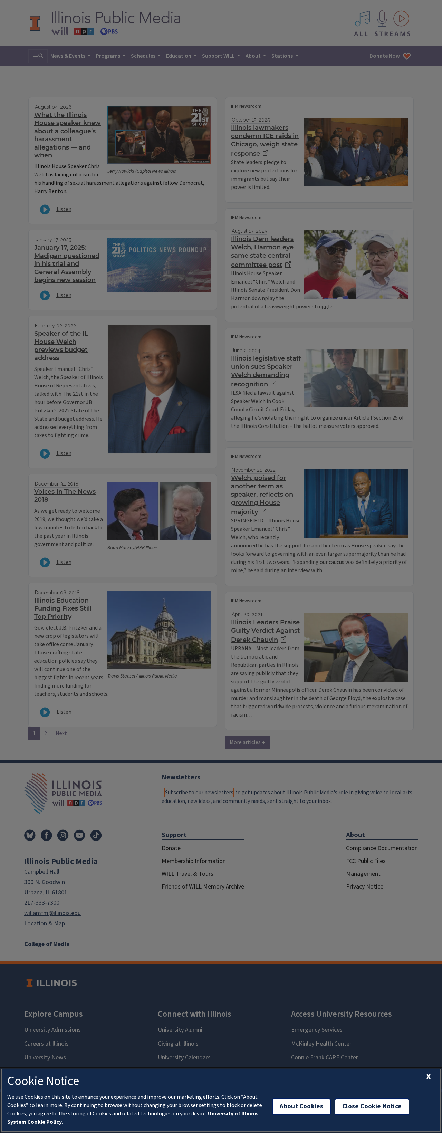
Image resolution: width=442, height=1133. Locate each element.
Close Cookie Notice (372, 1106)
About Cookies (301, 1106)
